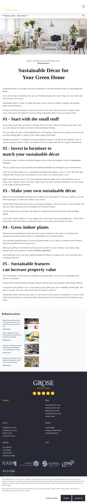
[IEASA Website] (10, 464)
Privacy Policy (6, 485)
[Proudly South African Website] (29, 464)
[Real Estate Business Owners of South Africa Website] (9, 473)
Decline (66, 498)
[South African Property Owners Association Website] (50, 464)
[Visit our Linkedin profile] (39, 393)
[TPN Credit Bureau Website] (68, 464)
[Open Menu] (83, 6)
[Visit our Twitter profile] (48, 393)
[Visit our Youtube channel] (52, 393)
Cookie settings (52, 498)
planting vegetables (42, 250)
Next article (21, 16)
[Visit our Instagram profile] (43, 393)
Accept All (78, 498)
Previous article (9, 16)
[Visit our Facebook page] (34, 393)
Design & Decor (43, 63)
